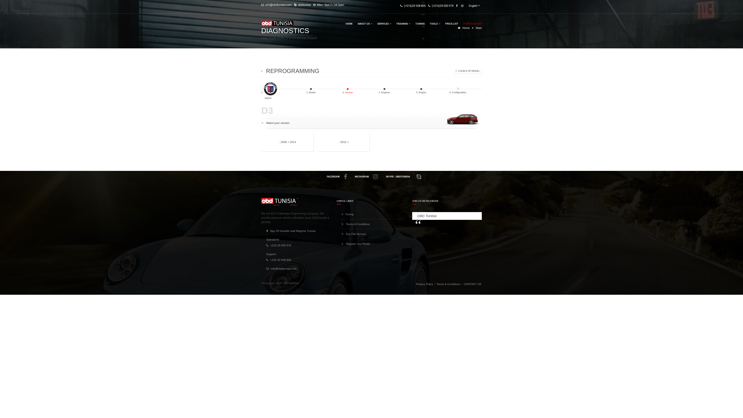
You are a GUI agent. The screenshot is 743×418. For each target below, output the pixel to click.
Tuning (420, 23)
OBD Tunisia (427, 216)
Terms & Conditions (357, 224)
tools (434, 23)
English (473, 5)
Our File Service (355, 234)
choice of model (469, 71)
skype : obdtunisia (398, 176)
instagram (362, 176)
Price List (451, 23)
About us (364, 23)
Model (312, 92)
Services (383, 23)
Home (349, 23)
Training (402, 23)
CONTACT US (472, 284)
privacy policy (425, 284)
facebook (333, 176)
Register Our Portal (357, 243)
